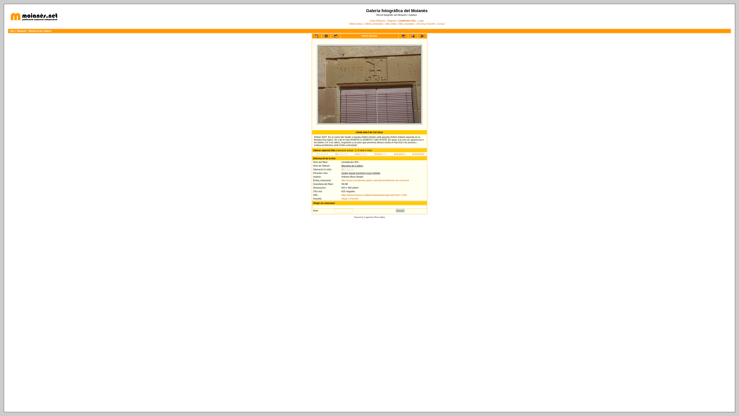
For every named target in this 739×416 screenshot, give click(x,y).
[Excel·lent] (400, 154)
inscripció (361, 173)
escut (369, 173)
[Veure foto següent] (422, 36)
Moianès (21, 31)
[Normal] (361, 154)
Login (421, 20)
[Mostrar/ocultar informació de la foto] (326, 36)
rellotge (376, 173)
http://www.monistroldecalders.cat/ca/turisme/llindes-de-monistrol (375, 180)
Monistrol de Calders (40, 31)
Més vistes (391, 24)
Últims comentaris (374, 24)
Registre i (402, 20)
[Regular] (341, 154)
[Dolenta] (322, 154)
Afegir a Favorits (349, 198)
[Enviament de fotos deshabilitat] (403, 36)
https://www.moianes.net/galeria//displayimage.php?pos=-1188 (374, 195)
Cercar (441, 24)
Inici (12, 31)
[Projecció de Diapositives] (335, 36)
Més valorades (406, 24)
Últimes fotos (355, 24)
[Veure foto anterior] (412, 36)
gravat (352, 173)
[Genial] (418, 154)
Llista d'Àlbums (377, 20)
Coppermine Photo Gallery (374, 217)
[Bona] (380, 154)
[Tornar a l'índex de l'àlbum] (316, 36)
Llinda (344, 173)
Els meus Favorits (426, 24)
